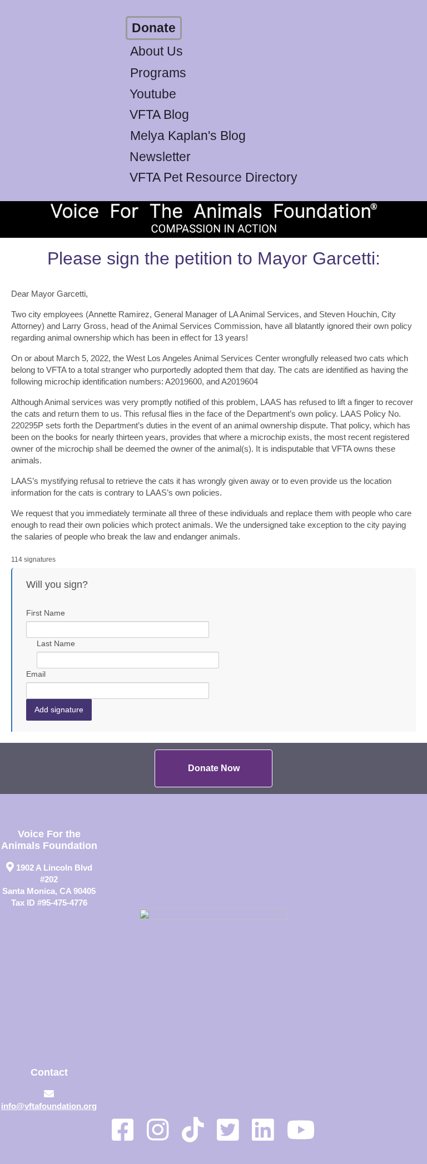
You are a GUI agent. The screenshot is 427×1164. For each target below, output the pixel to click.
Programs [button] (158, 73)
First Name (45, 612)
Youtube (153, 94)
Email (36, 674)
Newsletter (160, 157)
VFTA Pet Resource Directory (213, 177)
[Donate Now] (213, 768)
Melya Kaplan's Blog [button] (188, 136)
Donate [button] (154, 28)
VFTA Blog (159, 115)
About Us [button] (156, 51)
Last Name (56, 643)
